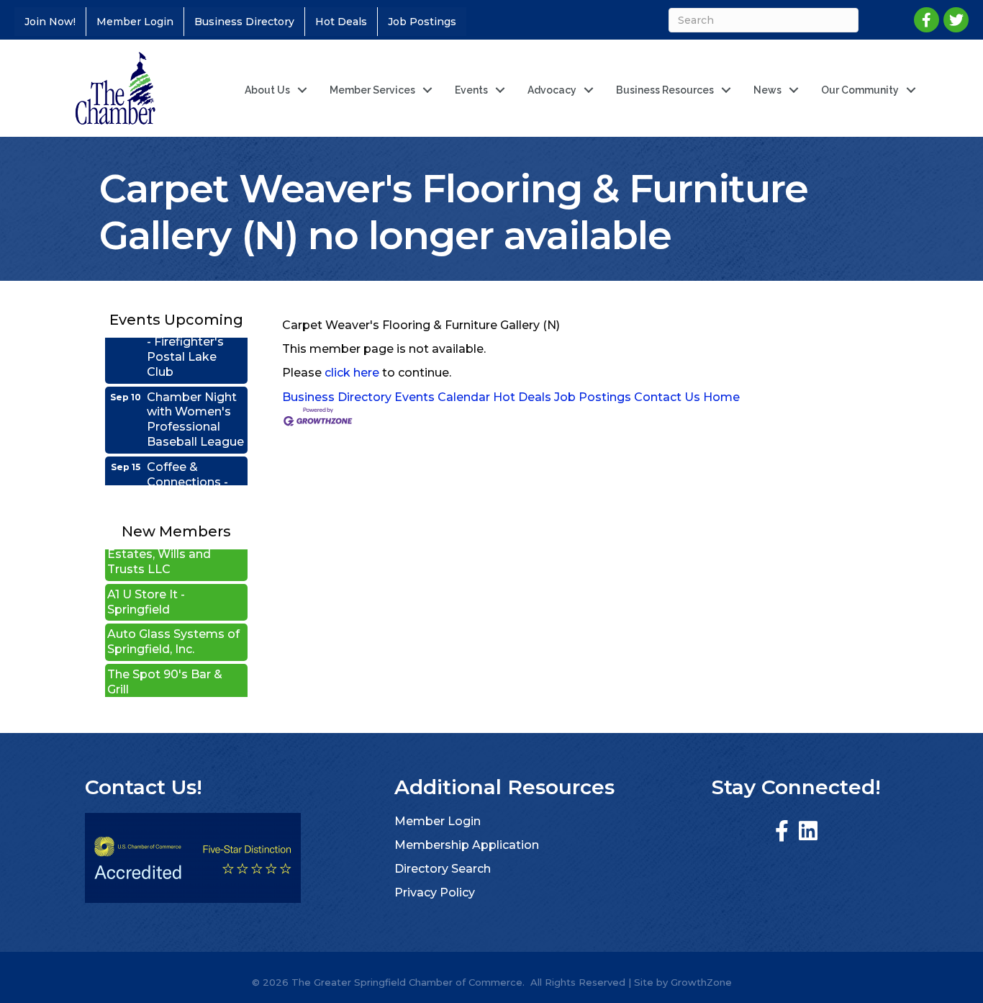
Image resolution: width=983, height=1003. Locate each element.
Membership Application (466, 845)
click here (352, 372)
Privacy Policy (434, 892)
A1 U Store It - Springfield (146, 589)
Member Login (134, 21)
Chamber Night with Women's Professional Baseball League (195, 406)
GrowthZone (701, 982)
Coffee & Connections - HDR (187, 468)
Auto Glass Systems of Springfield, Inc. (173, 628)
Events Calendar (442, 397)
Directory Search (442, 869)
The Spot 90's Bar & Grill (164, 669)
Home (721, 397)
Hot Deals (341, 21)
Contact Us (667, 397)
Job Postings (422, 21)
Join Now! (50, 21)
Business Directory (244, 21)
